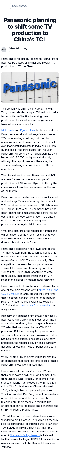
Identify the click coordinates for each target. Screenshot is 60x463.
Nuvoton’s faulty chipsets (25, 435)
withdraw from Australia (36, 305)
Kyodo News (28, 130)
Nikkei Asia (7, 130)
